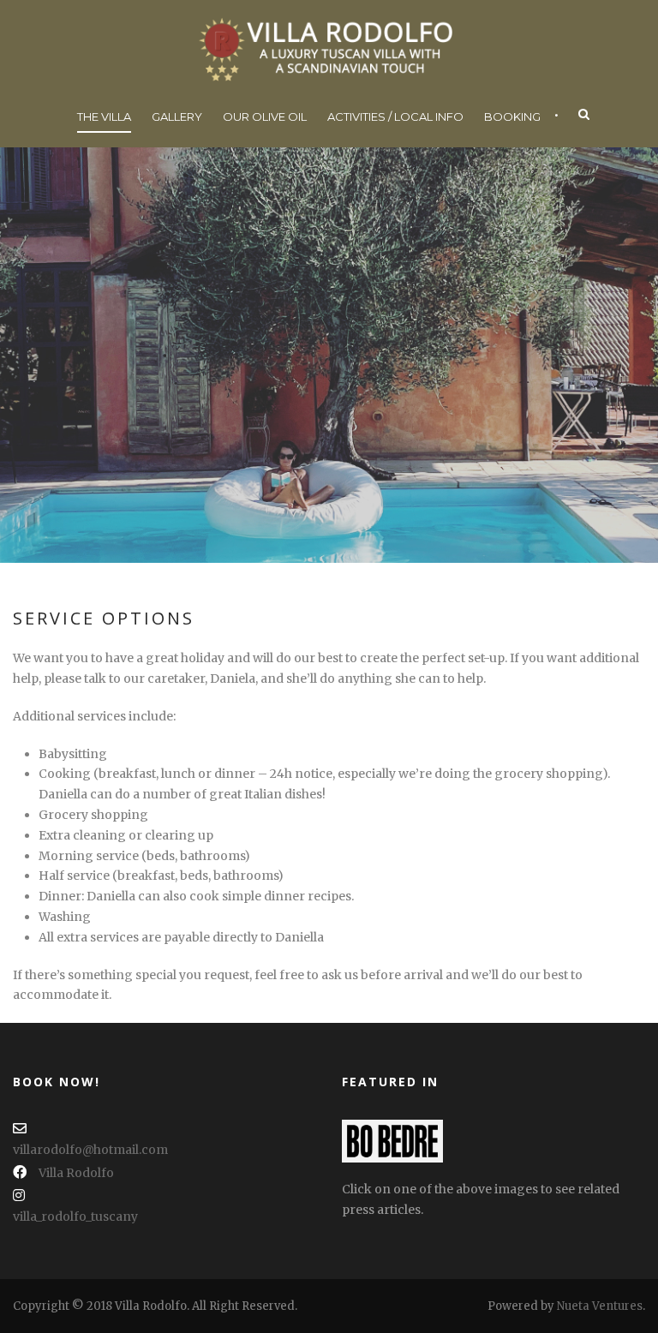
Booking (512, 116)
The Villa (104, 116)
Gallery (177, 116)
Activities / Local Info (395, 116)
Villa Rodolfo (76, 1173)
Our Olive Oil (265, 116)
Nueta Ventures (600, 1306)
